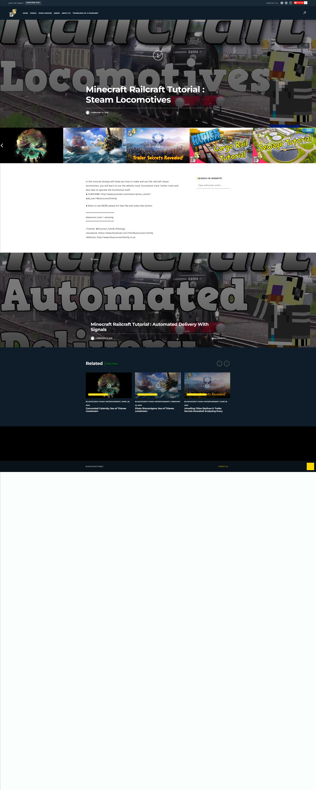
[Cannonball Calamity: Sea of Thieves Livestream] (31, 145)
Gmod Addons (45, 13)
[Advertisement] (158, 443)
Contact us (272, 3)
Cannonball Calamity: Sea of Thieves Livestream (106, 410)
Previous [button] (2, 145)
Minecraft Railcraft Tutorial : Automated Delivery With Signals (150, 327)
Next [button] (314, 145)
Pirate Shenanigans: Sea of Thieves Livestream (154, 410)
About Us (66, 13)
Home (25, 13)
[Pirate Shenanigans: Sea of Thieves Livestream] (94, 145)
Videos (33, 13)
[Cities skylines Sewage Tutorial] (284, 145)
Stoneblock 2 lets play (98, 394)
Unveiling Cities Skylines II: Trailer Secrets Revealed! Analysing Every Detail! (203, 411)
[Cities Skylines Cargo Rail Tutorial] (221, 145)
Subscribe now (33, 3)
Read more (217, 338)
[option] (31, 145)
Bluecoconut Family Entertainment (103, 402)
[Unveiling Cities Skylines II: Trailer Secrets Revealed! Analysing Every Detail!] (158, 145)
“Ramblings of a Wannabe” (85, 13)
